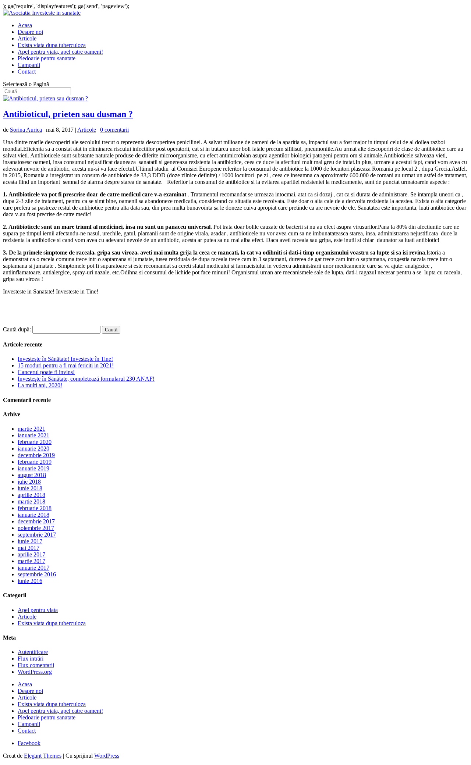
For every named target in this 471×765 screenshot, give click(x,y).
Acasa (25, 25)
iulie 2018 (29, 481)
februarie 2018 (35, 508)
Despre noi (30, 32)
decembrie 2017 (36, 521)
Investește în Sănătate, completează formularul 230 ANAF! (86, 379)
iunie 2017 (30, 541)
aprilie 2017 (31, 554)
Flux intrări (30, 658)
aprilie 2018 (31, 495)
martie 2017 (31, 561)
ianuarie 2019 (33, 468)
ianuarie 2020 (33, 448)
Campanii (29, 65)
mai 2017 (28, 548)
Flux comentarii (36, 665)
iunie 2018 (30, 488)
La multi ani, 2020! (40, 385)
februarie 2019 (35, 462)
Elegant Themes (42, 755)
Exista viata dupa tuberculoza (52, 45)
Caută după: (17, 329)
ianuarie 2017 (33, 568)
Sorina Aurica (26, 130)
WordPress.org (35, 672)
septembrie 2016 (37, 574)
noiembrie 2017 (36, 528)
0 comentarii (114, 130)
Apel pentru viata (38, 610)
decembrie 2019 (36, 455)
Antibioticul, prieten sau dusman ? (68, 114)
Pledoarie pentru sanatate (46, 58)
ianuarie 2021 (33, 435)
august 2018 (32, 475)
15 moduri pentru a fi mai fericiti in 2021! (66, 365)
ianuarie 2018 (33, 515)
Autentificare (33, 652)
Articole (27, 38)
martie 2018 (31, 501)
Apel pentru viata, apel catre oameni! (60, 52)
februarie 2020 (35, 442)
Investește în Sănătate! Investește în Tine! (65, 359)
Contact (27, 71)
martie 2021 (31, 429)
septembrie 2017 (37, 534)
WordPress (106, 755)
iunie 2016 (30, 581)
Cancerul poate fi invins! (46, 372)
